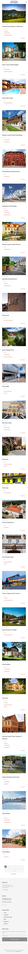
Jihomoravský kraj (7, 492)
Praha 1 (5, 393)
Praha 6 (5, 706)
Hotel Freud (5, 315)
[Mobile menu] (26, 2)
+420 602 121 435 (7, 899)
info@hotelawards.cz (7, 898)
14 (17, 868)
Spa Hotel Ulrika (6, 423)
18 (15, 871)
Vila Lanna (5, 698)
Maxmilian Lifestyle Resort (9, 279)
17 (12, 871)
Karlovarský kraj (7, 429)
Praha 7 (5, 466)
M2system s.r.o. (19, 951)
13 (15, 868)
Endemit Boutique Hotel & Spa (10, 777)
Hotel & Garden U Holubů (9, 630)
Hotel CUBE (5, 386)
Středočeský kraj (7, 214)
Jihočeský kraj (6, 142)
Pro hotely (6, 915)
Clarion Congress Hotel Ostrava (11, 593)
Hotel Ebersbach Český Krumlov (11, 171)
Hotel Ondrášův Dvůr (8, 350)
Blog (5, 919)
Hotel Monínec (6, 813)
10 (8, 868)
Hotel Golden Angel (7, 557)
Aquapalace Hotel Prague (9, 206)
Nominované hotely (8, 917)
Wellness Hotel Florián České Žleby (12, 135)
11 (10, 868)
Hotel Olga (5, 488)
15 (20, 868)
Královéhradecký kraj (8, 35)
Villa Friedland (6, 664)
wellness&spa (7, 33)
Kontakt (5, 923)
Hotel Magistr (6, 852)
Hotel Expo (5, 459)
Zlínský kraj (6, 527)
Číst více (23, 38)
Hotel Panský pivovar (8, 522)
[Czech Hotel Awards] (14, 2)
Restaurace (6, 921)
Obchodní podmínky (7, 902)
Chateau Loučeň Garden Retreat (11, 244)
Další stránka (13, 874)
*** (4, 67)
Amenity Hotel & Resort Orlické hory (12, 26)
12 (12, 868)
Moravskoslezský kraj (8, 320)
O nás (5, 912)
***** (5, 174)
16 (22, 868)
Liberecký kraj (6, 671)
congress (6, 31)
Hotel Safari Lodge (7, 98)
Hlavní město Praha (8, 391)
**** (5, 29)
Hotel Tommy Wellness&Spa (10, 65)
